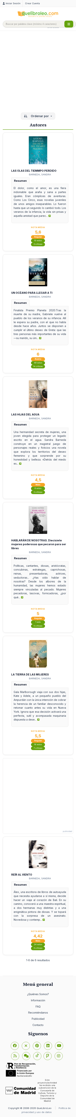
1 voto (38, 622)
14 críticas (38, 366)
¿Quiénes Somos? (38, 994)
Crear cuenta (32, 3)
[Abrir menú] (68, 24)
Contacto (38, 1025)
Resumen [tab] (20, 180)
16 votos (38, 744)
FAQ (38, 1006)
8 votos (38, 488)
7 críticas (38, 748)
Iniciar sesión (13, 3)
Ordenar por (40, 116)
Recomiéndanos (38, 1012)
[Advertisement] (38, 72)
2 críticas (38, 244)
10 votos (38, 240)
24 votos (38, 944)
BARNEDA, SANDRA (40, 174)
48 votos (38, 363)
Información (38, 1000)
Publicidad (38, 1018)
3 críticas (38, 948)
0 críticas (38, 626)
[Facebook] (15, 1046)
